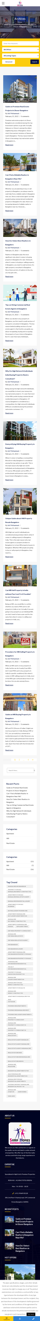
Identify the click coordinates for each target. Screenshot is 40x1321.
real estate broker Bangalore (19, 1057)
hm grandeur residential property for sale (17, 969)
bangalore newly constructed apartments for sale (19, 892)
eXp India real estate (15, 936)
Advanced (8, 62)
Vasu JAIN (11, 1096)
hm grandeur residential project (17, 964)
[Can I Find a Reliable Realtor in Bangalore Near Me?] (20, 162)
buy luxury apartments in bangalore (17, 916)
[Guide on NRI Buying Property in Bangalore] (20, 702)
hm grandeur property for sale (19, 954)
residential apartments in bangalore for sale (17, 1076)
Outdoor (11, 1001)
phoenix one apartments (17, 1006)
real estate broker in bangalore (15, 1061)
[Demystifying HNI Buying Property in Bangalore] (20, 430)
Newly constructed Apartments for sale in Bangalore (16, 985)
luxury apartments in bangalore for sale (16, 980)
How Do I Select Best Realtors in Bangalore (22, 1248)
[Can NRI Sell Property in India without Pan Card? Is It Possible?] (20, 575)
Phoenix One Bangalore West (18, 1010)
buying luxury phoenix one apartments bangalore (17, 911)
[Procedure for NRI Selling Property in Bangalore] (20, 640)
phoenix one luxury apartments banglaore (19, 1015)
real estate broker (15, 1052)
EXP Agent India (22, 926)
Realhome (11, 1066)
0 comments (25, 116)
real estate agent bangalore (18, 1044)
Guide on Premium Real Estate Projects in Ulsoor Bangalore (24, 1221)
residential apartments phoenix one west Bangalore (18, 1081)
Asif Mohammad (13, 113)
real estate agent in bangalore (19, 1048)
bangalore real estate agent (18, 897)
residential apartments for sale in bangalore (18, 1071)
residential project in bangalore (16, 1087)
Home (20, 22)
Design (10, 926)
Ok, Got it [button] (31, 1314)
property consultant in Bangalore (17, 1025)
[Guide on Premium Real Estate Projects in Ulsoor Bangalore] (20, 89)
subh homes (22, 1092)
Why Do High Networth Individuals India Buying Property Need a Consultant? (19, 375)
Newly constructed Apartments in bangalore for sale (19, 993)
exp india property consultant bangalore (19, 931)
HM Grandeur (13, 944)
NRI (7, 838)
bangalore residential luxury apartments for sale (19, 901)
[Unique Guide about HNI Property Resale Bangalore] (20, 501)
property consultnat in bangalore (17, 1030)
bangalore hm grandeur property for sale (17, 887)
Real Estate (10, 843)
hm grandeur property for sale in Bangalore (19, 959)
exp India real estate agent (18, 940)
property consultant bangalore (16, 1020)
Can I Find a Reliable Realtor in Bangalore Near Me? (24, 1235)
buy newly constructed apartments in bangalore (17, 921)
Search (34, 62)
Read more (9, 145)
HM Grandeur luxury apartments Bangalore (16, 949)
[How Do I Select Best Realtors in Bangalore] (20, 228)
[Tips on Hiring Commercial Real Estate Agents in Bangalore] (20, 293)
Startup (11, 1092)
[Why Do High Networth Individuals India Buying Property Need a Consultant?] (20, 358)
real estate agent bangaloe (18, 1040)
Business (11, 906)
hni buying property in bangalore (16, 974)
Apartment (10, 834)
